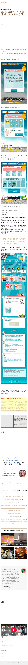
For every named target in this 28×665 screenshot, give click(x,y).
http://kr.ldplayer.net (8, 458)
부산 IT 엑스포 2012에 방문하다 (13, 516)
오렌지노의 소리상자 (8, 569)
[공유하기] (6, 483)
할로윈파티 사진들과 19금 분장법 (13, 510)
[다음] (20, 424)
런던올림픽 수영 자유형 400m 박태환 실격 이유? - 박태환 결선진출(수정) (14, 522)
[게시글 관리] (8, 483)
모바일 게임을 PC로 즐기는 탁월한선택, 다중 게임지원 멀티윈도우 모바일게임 (13, 463)
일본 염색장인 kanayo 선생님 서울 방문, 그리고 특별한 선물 (13, 505)
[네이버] (23, 424)
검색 (25, 645)
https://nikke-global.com (9, 469)
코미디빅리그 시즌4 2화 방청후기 (13, 513)
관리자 (19, 662)
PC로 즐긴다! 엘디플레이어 (10, 460)
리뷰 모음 (13, 490)
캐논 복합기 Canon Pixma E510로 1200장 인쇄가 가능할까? (13, 519)
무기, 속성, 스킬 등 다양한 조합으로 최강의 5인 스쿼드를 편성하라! (9, 474)
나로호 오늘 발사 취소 (13, 502)
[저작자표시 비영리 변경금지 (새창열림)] (18, 483)
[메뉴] (26, 2)
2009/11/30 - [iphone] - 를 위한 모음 (14, 410)
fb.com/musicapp (21, 425)
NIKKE (4, 471)
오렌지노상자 (5, 490)
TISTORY (14, 662)
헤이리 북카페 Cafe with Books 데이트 (13, 499)
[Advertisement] (14, 36)
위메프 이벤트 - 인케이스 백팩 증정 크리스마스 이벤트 (13, 496)
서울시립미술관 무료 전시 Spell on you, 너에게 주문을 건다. (13, 508)
